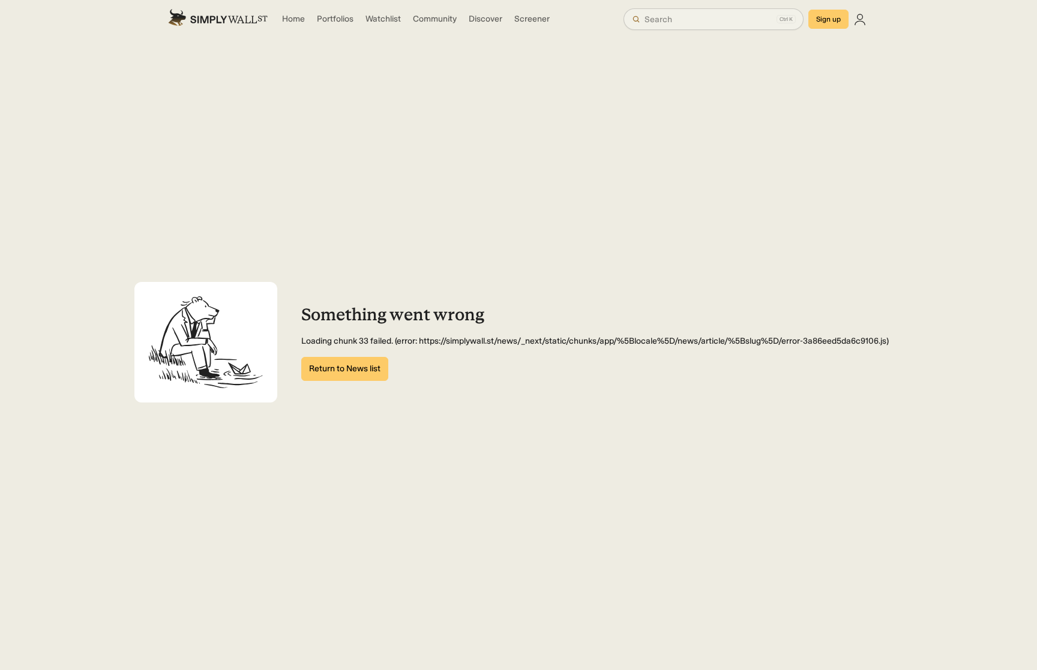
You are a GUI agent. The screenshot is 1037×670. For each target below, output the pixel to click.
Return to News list (344, 368)
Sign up (828, 19)
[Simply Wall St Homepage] (218, 19)
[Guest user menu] (860, 19)
